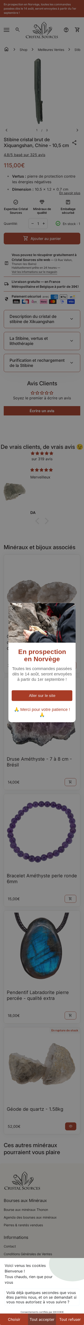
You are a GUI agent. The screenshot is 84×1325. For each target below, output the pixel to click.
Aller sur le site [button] (42, 695)
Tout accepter (42, 1319)
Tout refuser (70, 1319)
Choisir (14, 1319)
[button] (14, 608)
